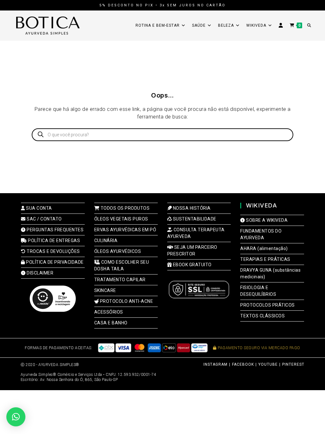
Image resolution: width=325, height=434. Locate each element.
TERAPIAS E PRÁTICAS (265, 259)
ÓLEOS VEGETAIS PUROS (121, 218)
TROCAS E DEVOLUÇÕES (53, 251)
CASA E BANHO (111, 322)
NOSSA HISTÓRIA (191, 208)
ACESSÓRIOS (108, 312)
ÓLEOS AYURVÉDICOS (117, 251)
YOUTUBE (268, 364)
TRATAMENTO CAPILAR (120, 279)
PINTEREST (293, 364)
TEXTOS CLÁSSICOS (262, 315)
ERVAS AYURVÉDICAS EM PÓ (125, 229)
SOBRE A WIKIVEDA (266, 220)
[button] (15, 416)
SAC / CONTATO (44, 218)
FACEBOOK (243, 364)
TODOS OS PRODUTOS (124, 208)
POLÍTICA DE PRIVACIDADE (54, 262)
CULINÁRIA (106, 240)
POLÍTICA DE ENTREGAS (53, 240)
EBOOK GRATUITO (192, 264)
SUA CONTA (38, 208)
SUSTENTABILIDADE (194, 218)
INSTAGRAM (215, 364)
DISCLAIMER (39, 272)
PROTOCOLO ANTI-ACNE (126, 301)
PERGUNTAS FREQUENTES (54, 229)
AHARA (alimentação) (264, 248)
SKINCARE (105, 290)
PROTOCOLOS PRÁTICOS (267, 305)
